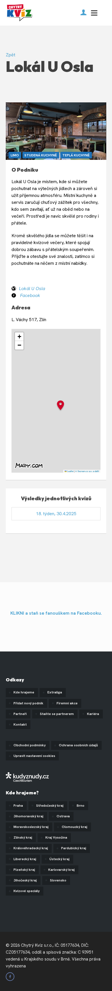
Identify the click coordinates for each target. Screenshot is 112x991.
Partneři (20, 714)
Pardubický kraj (73, 848)
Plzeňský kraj (24, 869)
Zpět (10, 55)
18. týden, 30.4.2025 (56, 514)
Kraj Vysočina (56, 837)
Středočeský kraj (49, 805)
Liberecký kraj (24, 859)
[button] (60, 406)
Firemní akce (67, 703)
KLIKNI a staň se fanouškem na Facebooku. (56, 613)
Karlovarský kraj (61, 869)
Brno (80, 805)
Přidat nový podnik (28, 703)
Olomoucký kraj (74, 827)
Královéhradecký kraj (30, 848)
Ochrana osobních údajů (78, 745)
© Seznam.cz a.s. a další (87, 471)
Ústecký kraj (59, 859)
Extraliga (54, 692)
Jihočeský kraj (25, 880)
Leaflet (70, 471)
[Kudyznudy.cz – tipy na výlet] (27, 777)
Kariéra (93, 714)
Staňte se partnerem (57, 714)
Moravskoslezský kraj (31, 827)
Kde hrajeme (23, 692)
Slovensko (58, 880)
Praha (18, 805)
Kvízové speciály (26, 891)
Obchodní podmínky (29, 745)
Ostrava (63, 816)
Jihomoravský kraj (28, 816)
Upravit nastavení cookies (34, 756)
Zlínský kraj (22, 837)
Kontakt (20, 724)
